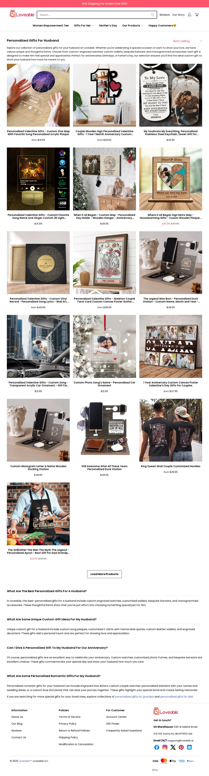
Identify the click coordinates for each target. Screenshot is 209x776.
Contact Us (18, 737)
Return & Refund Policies (74, 730)
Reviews (165, 15)
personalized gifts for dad (176, 696)
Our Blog (16, 724)
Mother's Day (108, 25)
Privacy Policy (67, 724)
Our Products (131, 25)
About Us (17, 717)
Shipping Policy (68, 737)
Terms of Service (69, 717)
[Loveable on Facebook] (156, 748)
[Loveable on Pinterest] (181, 748)
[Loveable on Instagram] (165, 748)
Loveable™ (25, 761)
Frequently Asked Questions (124, 730)
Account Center (116, 717)
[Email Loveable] (189, 748)
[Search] (153, 14)
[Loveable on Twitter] (173, 748)
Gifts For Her (82, 25)
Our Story (178, 15)
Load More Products (104, 574)
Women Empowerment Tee (51, 25)
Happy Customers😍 (162, 25)
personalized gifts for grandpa (134, 696)
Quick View (38, 103)
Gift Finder (113, 724)
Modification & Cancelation (76, 744)
